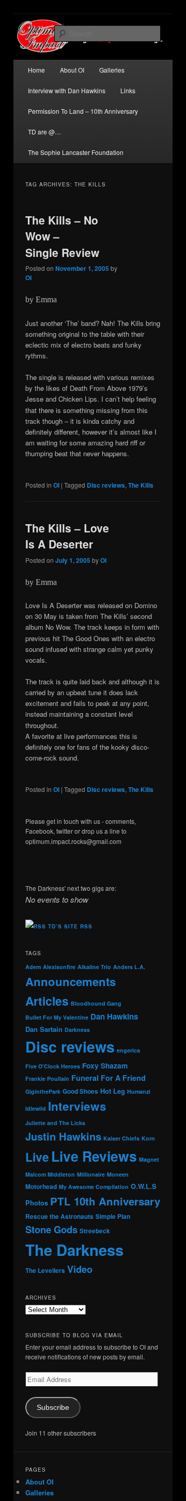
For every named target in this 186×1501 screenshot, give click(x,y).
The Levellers (45, 1270)
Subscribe (53, 1407)
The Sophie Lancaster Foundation (75, 152)
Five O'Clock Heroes (52, 1066)
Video (79, 1269)
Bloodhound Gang (96, 1003)
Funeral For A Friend (108, 1078)
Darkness (77, 1029)
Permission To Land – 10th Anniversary (83, 111)
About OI (72, 69)
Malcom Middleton (50, 1174)
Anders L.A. (129, 967)
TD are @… (44, 131)
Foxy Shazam (105, 1065)
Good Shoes (80, 1091)
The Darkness (74, 1250)
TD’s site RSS (70, 926)
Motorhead (41, 1186)
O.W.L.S (144, 1186)
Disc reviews (106, 485)
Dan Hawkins (114, 1016)
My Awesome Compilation (94, 1187)
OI (28, 277)
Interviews (77, 1106)
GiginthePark (42, 1091)
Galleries (112, 69)
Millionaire (91, 1174)
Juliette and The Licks (55, 1123)
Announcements (70, 981)
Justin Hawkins (63, 1136)
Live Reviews (94, 1156)
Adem (33, 967)
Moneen (118, 1174)
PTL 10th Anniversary (105, 1201)
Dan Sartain (44, 1029)
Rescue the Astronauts (59, 1216)
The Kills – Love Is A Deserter (67, 536)
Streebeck (95, 1231)
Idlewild (35, 1108)
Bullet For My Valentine (56, 1017)
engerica (128, 1050)
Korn (148, 1138)
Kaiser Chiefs (121, 1138)
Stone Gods (51, 1229)
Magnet (149, 1159)
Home (36, 69)
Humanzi (138, 1091)
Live (37, 1156)
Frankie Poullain (47, 1078)
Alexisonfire (59, 967)
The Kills (140, 485)
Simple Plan (113, 1216)
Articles (47, 1000)
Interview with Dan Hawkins (66, 90)
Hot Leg (112, 1091)
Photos (36, 1202)
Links (127, 90)
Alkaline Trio (94, 967)
